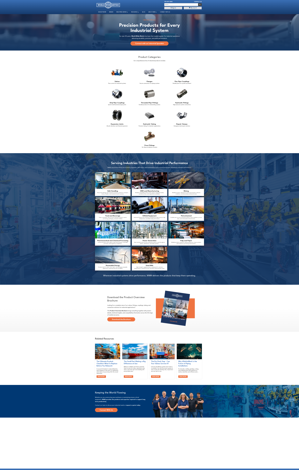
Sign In (174, 8)
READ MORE (101, 376)
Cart (194, 8)
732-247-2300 (168, 1)
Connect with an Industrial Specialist (149, 43)
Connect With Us (165, 12)
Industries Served (121, 12)
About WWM (151, 12)
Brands (111, 12)
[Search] (200, 4)
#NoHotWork (102, 12)
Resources (134, 12)
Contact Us (198, 1)
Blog (143, 12)
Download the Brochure (121, 319)
